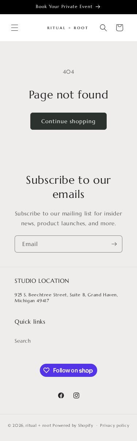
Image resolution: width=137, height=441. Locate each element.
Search (23, 340)
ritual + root (38, 425)
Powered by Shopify (73, 425)
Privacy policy (114, 425)
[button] (15, 28)
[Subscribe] (114, 244)
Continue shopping (68, 121)
